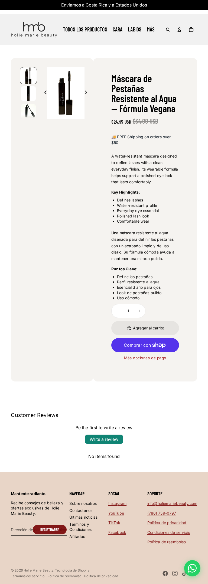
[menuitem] (151, 30)
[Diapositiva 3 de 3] (28, 111)
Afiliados (77, 536)
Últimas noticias (83, 517)
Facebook (117, 532)
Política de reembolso (166, 542)
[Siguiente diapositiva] (87, 93)
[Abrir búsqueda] (168, 30)
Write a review (104, 439)
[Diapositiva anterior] (44, 93)
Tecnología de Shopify (72, 570)
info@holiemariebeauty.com (172, 503)
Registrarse (49, 529)
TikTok (114, 522)
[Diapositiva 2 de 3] (28, 93)
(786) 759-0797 (161, 513)
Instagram (117, 503)
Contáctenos (80, 510)
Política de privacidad (167, 522)
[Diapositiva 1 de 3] (28, 76)
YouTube (116, 513)
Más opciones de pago (145, 358)
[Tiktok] (184, 573)
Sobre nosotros (83, 503)
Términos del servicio (27, 576)
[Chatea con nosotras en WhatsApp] (192, 568)
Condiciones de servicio (168, 532)
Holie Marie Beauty (38, 570)
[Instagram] (175, 573)
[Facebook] (165, 573)
